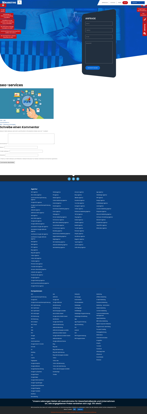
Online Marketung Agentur (60, 200)
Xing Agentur (78, 217)
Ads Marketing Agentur (59, 247)
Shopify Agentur (79, 233)
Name (2, 147)
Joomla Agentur (79, 244)
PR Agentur (56, 195)
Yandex (55, 374)
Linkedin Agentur (79, 222)
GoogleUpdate (3, 10)
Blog (125, 2)
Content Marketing (101, 310)
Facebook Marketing (101, 302)
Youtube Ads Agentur (36, 266)
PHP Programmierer (80, 338)
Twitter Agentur (79, 208)
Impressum (105, 2)
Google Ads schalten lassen (60, 316)
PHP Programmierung (80, 335)
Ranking (33, 352)
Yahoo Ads (55, 360)
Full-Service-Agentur (58, 220)
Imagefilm (99, 340)
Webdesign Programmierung (82, 313)
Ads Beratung (56, 308)
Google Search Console (37, 344)
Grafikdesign (78, 310)
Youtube (98, 346)
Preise (119, 2)
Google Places (35, 374)
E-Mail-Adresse (4, 151)
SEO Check (34, 324)
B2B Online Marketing (102, 321)
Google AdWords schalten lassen (61, 335)
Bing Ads (55, 346)
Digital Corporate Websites (103, 324)
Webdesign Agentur (101, 195)
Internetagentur (57, 203)
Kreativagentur (57, 206)
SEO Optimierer (35, 308)
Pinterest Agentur (79, 231)
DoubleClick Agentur (101, 222)
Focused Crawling (101, 329)
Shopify (98, 343)
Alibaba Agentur (79, 197)
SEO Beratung (34, 319)
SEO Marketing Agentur (59, 242)
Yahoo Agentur (35, 255)
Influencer (99, 354)
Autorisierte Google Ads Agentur (39, 226)
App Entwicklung (79, 324)
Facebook (99, 349)
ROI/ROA (33, 394)
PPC (32, 333)
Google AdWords (57, 302)
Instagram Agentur (80, 206)
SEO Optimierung (35, 305)
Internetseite (78, 299)
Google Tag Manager (36, 383)
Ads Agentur (34, 215)
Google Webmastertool (37, 380)
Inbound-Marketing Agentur (103, 214)
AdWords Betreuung (58, 324)
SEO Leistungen (35, 313)
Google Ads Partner (58, 322)
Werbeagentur (57, 192)
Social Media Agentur (58, 225)
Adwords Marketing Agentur (60, 244)
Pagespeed (34, 360)
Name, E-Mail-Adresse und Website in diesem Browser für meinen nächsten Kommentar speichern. (29, 159)
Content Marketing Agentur (103, 208)
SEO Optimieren (35, 310)
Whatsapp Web (100, 351)
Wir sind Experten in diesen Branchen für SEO (8, 36)
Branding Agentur (57, 231)
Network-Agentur (101, 220)
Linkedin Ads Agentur (36, 272)
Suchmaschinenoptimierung (38, 297)
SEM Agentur (34, 244)
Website (2, 155)
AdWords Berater (57, 338)
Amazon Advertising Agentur (38, 269)
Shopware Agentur (101, 211)
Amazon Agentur (79, 192)
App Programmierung (80, 322)
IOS (75, 327)
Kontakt (112, 2)
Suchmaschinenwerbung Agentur (40, 283)
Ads (54, 294)
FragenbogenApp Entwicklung (142, 9)
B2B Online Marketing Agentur (61, 222)
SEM (32, 330)
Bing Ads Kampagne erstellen (60, 355)
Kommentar (4, 143)
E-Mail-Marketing (101, 299)
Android (77, 330)
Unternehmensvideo (101, 337)
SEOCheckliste (143, 14)
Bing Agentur (34, 250)
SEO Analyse (34, 322)
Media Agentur (57, 197)
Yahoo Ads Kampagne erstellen (61, 369)
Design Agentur (100, 200)
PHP (76, 333)
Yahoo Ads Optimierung (59, 366)
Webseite (77, 294)
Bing (54, 344)
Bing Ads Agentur (35, 252)
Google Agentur (35, 277)
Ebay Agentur (78, 195)
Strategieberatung (101, 332)
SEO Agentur (34, 192)
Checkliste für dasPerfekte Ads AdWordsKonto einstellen (7, 22)
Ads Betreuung (57, 305)
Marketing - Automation (102, 305)
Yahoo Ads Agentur (36, 258)
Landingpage (78, 308)
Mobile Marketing (101, 308)
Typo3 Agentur (79, 242)
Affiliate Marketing (101, 297)
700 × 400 (3, 120)
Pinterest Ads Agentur (37, 264)
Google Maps (34, 377)
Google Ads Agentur (36, 221)
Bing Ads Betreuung (58, 349)
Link (32, 355)
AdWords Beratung (58, 327)
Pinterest (98, 360)
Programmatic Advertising (103, 326)
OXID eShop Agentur (80, 247)
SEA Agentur (34, 241)
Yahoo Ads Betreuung (58, 363)
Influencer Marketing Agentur (82, 211)
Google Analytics (35, 363)
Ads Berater (56, 319)
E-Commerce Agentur (59, 228)
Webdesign (78, 305)
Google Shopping (35, 388)
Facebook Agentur (79, 200)
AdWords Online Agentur (37, 212)
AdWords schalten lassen (59, 333)
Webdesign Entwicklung (81, 316)
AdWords (55, 297)
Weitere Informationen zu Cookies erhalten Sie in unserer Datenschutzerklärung (73, 412)
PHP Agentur (99, 197)
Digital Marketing (100, 318)
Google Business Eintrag (37, 369)
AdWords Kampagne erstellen (61, 330)
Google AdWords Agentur (37, 224)
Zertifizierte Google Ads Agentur (39, 234)
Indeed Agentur (79, 220)
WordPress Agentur (80, 236)
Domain (33, 346)
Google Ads (56, 299)
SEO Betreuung (35, 316)
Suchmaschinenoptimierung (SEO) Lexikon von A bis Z (10, 31)
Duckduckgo (56, 371)
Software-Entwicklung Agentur (104, 217)
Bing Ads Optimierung (58, 352)
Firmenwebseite (79, 302)
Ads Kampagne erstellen (59, 310)
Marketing (99, 294)
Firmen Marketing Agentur (60, 217)
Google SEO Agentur (36, 202)
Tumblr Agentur (79, 228)
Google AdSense (35, 366)
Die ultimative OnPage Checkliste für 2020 (7, 27)
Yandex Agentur (35, 261)
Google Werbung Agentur (38, 280)
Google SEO (34, 299)
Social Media (99, 357)
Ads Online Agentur (36, 218)
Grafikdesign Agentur (102, 203)
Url (31, 349)
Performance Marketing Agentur (61, 233)
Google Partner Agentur (37, 286)
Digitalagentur (56, 239)
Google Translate (35, 391)
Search (33, 338)
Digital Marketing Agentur (59, 236)
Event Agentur (56, 211)
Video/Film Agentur (101, 225)
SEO (32, 294)
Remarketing (34, 396)
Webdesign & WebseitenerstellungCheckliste (7, 16)
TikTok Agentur (79, 214)
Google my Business (36, 371)
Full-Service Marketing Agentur (61, 208)
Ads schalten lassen (58, 313)
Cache (33, 358)
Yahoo (54, 358)
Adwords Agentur (35, 210)
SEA (32, 327)
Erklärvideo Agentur (101, 228)
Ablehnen (80, 409)
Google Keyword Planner (37, 385)
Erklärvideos (99, 335)
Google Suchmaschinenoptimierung (40, 302)
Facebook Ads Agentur (37, 275)
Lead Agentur (100, 206)
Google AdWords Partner (59, 341)
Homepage (78, 297)
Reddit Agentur (79, 225)
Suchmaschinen (35, 341)
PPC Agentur (34, 247)
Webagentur (56, 214)
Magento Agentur (79, 239)
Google (33, 335)
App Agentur (99, 192)
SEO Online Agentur (36, 195)
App (76, 319)
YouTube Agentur (79, 203)
